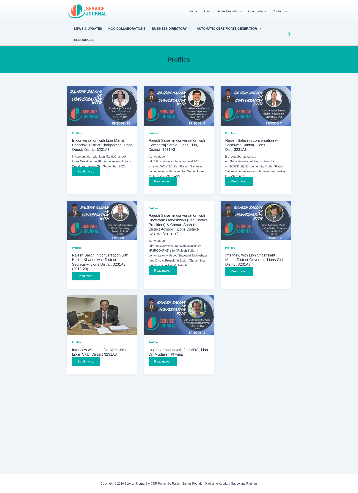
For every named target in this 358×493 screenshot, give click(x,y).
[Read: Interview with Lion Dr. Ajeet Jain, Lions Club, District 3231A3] (102, 315)
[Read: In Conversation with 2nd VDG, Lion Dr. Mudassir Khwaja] (179, 315)
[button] (264, 11)
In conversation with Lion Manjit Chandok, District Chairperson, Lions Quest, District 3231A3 (102, 145)
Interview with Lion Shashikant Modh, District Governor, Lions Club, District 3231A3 (255, 259)
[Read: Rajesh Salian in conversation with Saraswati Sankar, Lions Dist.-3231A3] (256, 105)
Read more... (86, 172)
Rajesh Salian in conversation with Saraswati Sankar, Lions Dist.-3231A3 (253, 145)
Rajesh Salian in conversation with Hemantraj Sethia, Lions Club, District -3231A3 (177, 145)
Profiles (77, 133)
